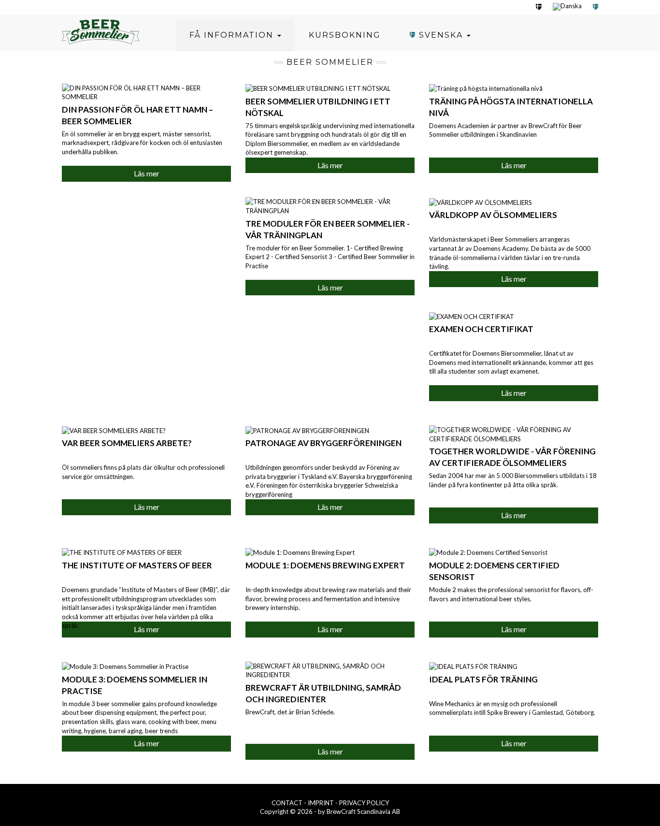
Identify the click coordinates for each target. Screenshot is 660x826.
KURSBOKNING (345, 35)
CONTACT (288, 803)
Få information (232, 35)
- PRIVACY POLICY (362, 803)
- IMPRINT (319, 803)
